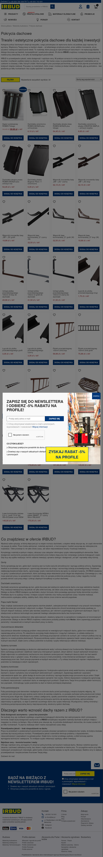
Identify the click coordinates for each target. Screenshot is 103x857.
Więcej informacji (40, 426)
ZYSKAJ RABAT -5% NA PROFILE (67, 454)
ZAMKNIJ (96, 396)
